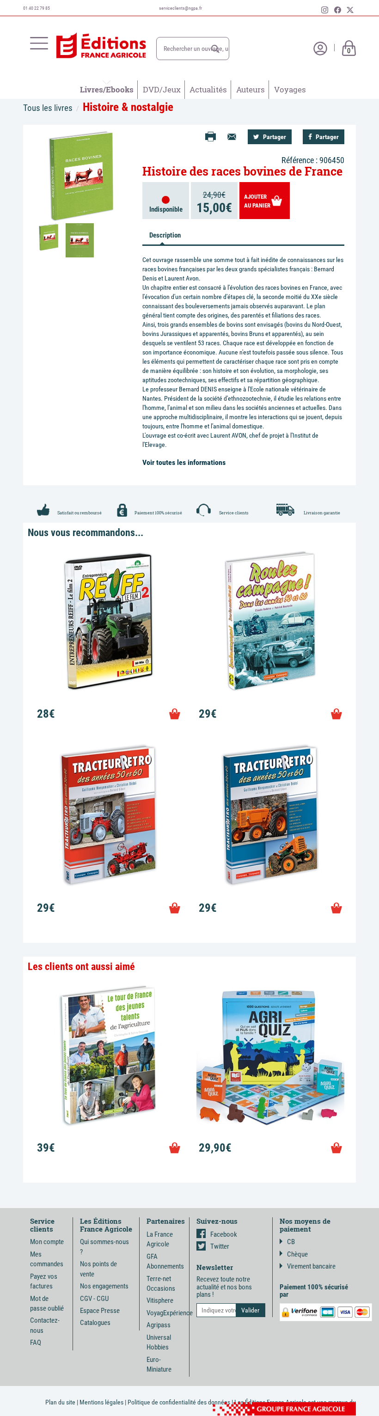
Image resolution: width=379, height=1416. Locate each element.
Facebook (223, 1234)
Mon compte (47, 1242)
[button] (215, 49)
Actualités (208, 89)
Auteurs (250, 89)
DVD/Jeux (162, 89)
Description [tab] (165, 235)
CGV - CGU (94, 1298)
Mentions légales (101, 1402)
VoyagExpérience (170, 1313)
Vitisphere (160, 1300)
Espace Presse (100, 1310)
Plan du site (60, 1402)
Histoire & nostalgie (128, 107)
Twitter (219, 1246)
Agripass (159, 1325)
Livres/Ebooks (107, 89)
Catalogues (95, 1322)
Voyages (290, 89)
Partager (274, 136)
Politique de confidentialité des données (179, 1402)
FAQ (35, 1342)
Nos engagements (104, 1286)
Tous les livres (48, 108)
